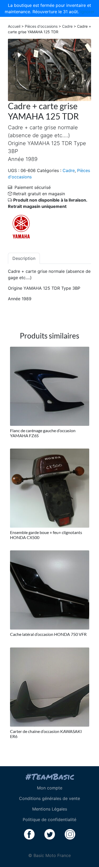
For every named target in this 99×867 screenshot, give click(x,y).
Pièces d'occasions (41, 26)
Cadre (67, 26)
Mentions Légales (49, 809)
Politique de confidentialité (49, 819)
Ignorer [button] (87, 11)
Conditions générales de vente (49, 798)
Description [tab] (23, 258)
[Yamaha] (21, 226)
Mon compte (49, 787)
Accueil (14, 26)
